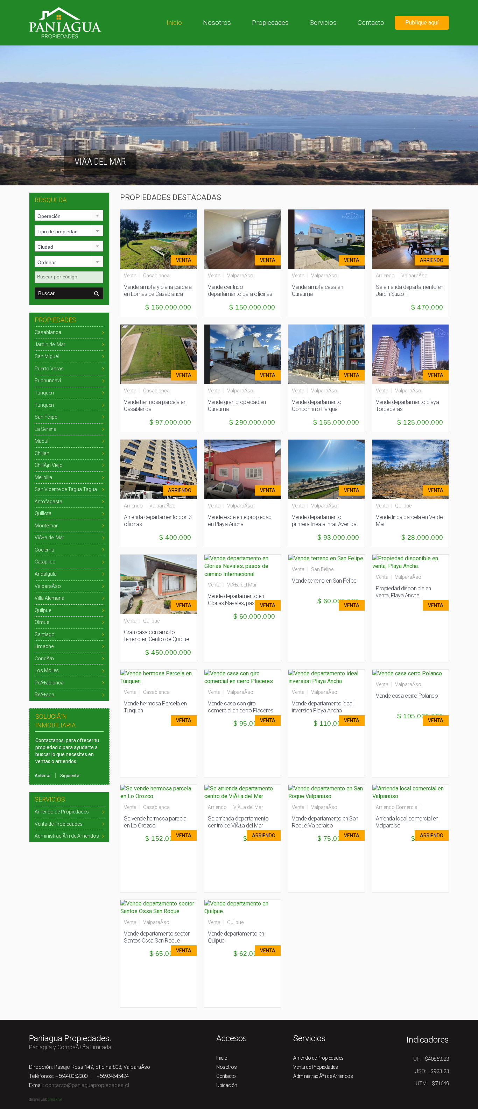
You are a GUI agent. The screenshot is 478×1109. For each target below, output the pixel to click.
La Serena (45, 429)
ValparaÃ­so (48, 586)
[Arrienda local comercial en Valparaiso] (410, 792)
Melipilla (43, 477)
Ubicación (226, 1085)
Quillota (43, 513)
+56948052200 (71, 1076)
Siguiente (69, 775)
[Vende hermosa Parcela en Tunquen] (158, 677)
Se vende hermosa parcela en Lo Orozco (155, 822)
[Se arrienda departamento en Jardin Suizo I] (413, 238)
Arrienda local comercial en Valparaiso (407, 822)
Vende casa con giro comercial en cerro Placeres (240, 707)
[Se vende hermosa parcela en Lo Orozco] (158, 792)
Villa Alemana (49, 598)
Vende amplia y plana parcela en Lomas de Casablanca (157, 290)
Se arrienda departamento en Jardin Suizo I (409, 290)
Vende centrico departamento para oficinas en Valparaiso (240, 294)
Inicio (174, 23)
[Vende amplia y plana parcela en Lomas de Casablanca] (161, 238)
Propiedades (270, 23)
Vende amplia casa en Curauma (317, 290)
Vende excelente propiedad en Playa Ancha (240, 520)
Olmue (42, 622)
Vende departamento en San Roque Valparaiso (325, 822)
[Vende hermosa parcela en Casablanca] (161, 353)
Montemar (46, 525)
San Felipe (46, 417)
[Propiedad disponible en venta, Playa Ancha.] (410, 562)
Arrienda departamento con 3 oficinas (158, 520)
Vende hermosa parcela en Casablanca (155, 405)
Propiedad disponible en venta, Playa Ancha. (403, 592)
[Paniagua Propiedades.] (65, 22)
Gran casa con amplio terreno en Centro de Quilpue (156, 635)
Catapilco (45, 561)
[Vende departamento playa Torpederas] (413, 353)
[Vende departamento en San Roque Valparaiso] (326, 792)
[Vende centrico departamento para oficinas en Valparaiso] (245, 238)
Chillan (42, 453)
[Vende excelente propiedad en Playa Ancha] (245, 468)
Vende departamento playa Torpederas (407, 405)
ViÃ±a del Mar (49, 537)
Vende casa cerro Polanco (407, 695)
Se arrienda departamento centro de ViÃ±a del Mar (238, 822)
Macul (41, 441)
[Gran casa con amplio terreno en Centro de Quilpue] (161, 584)
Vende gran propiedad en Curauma (237, 405)
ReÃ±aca (44, 694)
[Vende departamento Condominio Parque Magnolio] (329, 353)
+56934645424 (112, 1076)
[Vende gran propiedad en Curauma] (245, 353)
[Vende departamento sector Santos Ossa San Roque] (158, 907)
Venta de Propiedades (59, 824)
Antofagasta (48, 501)
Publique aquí (421, 22)
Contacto (371, 23)
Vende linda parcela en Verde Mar (409, 520)
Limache (44, 646)
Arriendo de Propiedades (62, 812)
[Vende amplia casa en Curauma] (329, 238)
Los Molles (47, 670)
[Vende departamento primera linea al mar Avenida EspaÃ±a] (329, 468)
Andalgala (46, 574)
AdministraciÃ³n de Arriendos (67, 836)
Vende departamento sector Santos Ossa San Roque (157, 937)
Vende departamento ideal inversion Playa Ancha (322, 707)
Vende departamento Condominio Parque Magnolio (316, 409)
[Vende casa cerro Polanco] (407, 673)
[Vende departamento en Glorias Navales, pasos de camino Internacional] (242, 566)
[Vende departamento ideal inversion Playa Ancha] (326, 677)
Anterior (43, 775)
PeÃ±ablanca (49, 682)
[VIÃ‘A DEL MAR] (239, 115)
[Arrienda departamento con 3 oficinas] (161, 468)
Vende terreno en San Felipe (324, 580)
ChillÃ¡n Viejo (49, 465)
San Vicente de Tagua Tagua (66, 489)
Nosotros (217, 23)
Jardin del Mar (50, 344)
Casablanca (48, 332)
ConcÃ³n (44, 658)
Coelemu (44, 550)
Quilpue (43, 610)
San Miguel (47, 356)
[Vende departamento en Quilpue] (242, 907)
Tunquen (44, 393)
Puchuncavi (48, 380)
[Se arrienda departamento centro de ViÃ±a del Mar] (242, 792)
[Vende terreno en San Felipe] (325, 558)
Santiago (45, 634)
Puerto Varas (49, 368)
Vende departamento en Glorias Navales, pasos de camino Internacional (238, 603)
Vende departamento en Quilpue (236, 937)
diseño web (38, 1099)
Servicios (323, 23)
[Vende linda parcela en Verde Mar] (413, 468)
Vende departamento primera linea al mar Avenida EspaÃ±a (324, 524)
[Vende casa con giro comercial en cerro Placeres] (242, 677)
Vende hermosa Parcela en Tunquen (155, 707)
